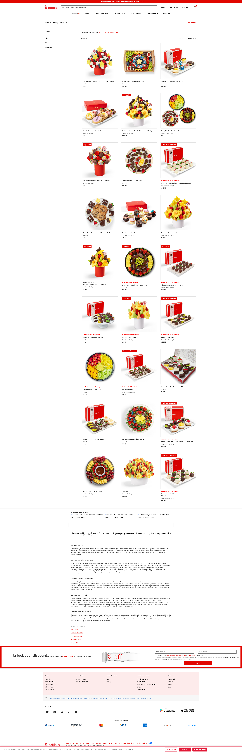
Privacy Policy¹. (193, 655)
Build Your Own (136, 14)
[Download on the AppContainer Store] (187, 710)
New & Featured (102, 14)
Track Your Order (143, 679)
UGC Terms (70, 743)
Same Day (167, 14)
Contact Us (141, 682)
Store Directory (50, 682)
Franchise (48, 679)
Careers (170, 682)
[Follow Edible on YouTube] (76, 712)
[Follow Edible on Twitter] (62, 712)
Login (108, 679)
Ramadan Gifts (76, 640)
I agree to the (162, 655)
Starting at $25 (152, 14)
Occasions (119, 14)
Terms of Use (182, 655)
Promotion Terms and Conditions (124, 743)
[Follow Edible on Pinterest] (69, 712)
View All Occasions (82, 682)
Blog (169, 687)
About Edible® (172, 679)
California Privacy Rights (104, 743)
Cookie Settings (142, 743)
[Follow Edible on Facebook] (55, 712)
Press (170, 684)
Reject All (185, 749)
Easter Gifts (74, 643)
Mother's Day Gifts (77, 633)
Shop (87, 14)
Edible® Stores (49, 690)
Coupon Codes (81, 679)
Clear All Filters (112, 32)
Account (185, 7)
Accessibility (141, 690)
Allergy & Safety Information (146, 684)
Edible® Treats (49, 687)
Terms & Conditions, (172, 655)
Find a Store (173, 7)
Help (163, 7)
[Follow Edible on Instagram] (47, 712)
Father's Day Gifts (77, 636)
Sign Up (198, 663)
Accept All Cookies (200, 749)
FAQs (139, 687)
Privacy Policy (90, 743)
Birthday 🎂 (75, 14)
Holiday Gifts (75, 629)
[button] (121, 22)
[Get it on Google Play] (167, 710)
